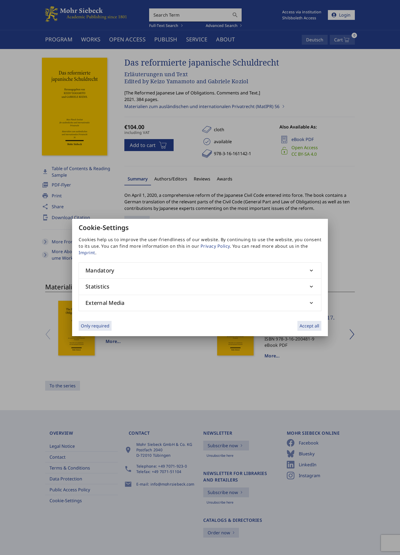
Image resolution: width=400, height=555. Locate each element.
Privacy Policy (215, 246)
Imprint (87, 253)
